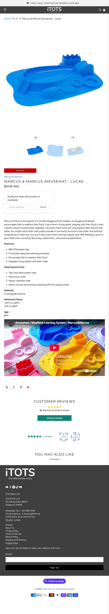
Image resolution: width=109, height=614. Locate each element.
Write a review (54, 418)
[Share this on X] (7, 387)
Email (9, 554)
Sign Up (54, 567)
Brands (9, 525)
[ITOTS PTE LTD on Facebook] (10, 487)
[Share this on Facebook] (14, 387)
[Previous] (36, 137)
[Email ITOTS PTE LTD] (7, 487)
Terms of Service (13, 534)
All (16, 18)
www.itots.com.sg (26, 516)
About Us (10, 528)
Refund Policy (12, 537)
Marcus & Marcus (13, 176)
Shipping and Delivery (16, 540)
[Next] (72, 137)
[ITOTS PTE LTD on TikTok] (17, 487)
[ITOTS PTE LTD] (54, 10)
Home (7, 18)
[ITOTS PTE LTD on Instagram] (13, 487)
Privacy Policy (12, 531)
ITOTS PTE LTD (48, 589)
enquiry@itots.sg (32, 513)
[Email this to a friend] (28, 387)
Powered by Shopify (65, 589)
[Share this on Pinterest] (21, 387)
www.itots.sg (14, 513)
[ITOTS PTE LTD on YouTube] (20, 487)
